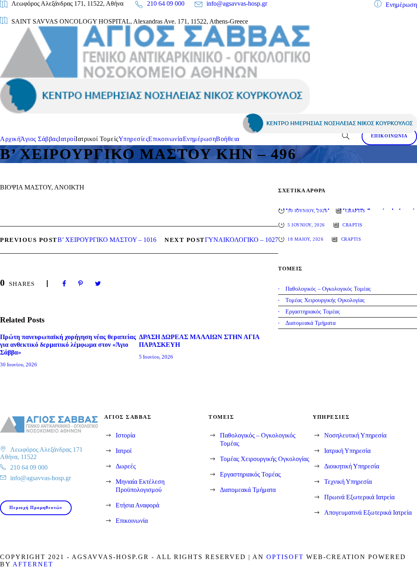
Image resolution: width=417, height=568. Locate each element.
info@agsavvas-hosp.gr (236, 3)
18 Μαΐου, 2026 (305, 239)
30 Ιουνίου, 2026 (18, 364)
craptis (355, 210)
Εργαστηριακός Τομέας (250, 474)
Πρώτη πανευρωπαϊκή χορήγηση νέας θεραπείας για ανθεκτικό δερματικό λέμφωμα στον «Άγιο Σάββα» (68, 344)
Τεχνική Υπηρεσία (348, 481)
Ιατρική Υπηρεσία (347, 450)
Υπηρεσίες (134, 138)
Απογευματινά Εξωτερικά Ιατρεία (368, 512)
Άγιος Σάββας (39, 138)
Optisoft (285, 556)
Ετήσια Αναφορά (137, 505)
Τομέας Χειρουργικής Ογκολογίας (264, 458)
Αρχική (10, 138)
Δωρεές (126, 466)
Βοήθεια (227, 138)
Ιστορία (125, 435)
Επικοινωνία (165, 138)
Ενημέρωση (401, 4)
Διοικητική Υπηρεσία (351, 466)
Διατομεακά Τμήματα (248, 489)
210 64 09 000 (165, 3)
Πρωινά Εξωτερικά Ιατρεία (359, 497)
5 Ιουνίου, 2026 (156, 357)
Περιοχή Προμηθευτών (35, 507)
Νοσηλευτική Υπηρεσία (355, 435)
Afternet (33, 564)
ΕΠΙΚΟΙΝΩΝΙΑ (389, 135)
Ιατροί (66, 138)
